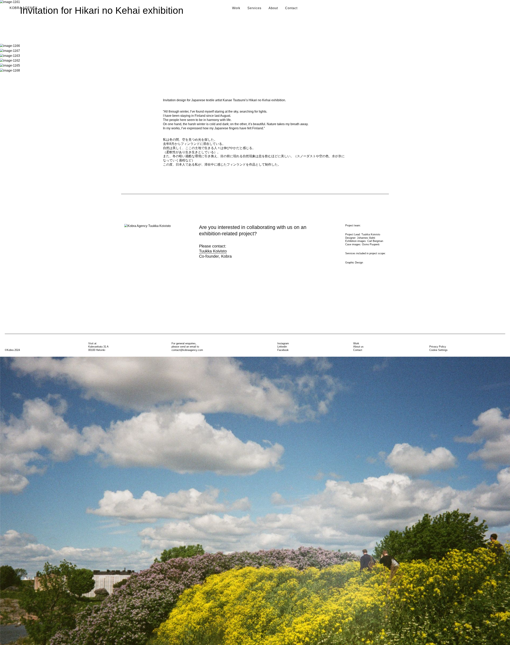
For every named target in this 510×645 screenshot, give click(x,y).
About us (358, 346)
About (273, 8)
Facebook (283, 350)
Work (236, 8)
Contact (291, 8)
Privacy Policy (437, 346)
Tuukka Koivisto (213, 251)
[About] (255, 501)
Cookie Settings (438, 350)
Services (254, 8)
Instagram (283, 343)
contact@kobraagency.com (187, 350)
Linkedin (282, 346)
